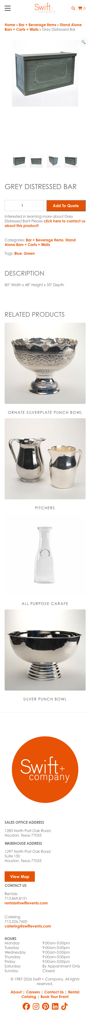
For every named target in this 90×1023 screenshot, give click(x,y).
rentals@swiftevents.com (26, 903)
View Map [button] (19, 876)
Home (10, 24)
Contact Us (54, 992)
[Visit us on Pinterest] (45, 1006)
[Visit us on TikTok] (64, 1006)
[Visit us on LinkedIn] (55, 1006)
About (16, 992)
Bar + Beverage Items (37, 24)
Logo (45, 8)
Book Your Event (55, 996)
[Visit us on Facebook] (26, 1006)
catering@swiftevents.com (28, 926)
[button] (73, 8)
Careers (33, 992)
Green (29, 253)
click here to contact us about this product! (45, 223)
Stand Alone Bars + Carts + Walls (40, 242)
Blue (18, 253)
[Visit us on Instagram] (36, 1006)
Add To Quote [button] (66, 205)
